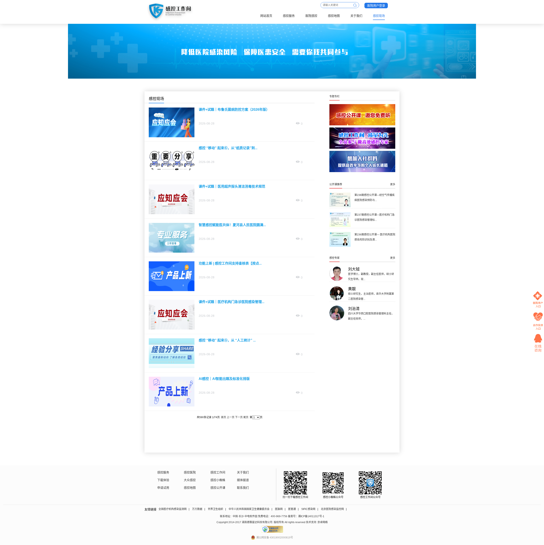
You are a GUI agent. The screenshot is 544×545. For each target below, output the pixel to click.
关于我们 (356, 15)
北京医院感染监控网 (332, 509)
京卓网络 (322, 522)
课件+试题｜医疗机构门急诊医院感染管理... (231, 302)
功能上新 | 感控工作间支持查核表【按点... (230, 263)
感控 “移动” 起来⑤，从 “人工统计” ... (227, 340)
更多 (392, 184)
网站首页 (266, 15)
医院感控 (311, 15)
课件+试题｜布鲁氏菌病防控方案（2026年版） (234, 109)
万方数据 (197, 509)
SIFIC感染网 (308, 509)
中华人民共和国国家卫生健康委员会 (249, 509)
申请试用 (163, 487)
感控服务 (289, 15)
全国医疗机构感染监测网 (173, 509)
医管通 (292, 509)
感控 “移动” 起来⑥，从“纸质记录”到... (228, 148)
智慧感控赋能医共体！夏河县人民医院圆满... (232, 225)
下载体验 (163, 480)
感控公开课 (217, 487)
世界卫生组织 (215, 509)
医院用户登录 (376, 5)
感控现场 (379, 15)
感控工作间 (217, 472)
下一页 (239, 417)
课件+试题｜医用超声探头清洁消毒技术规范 (232, 186)
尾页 (245, 417)
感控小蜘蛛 (217, 480)
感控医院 (190, 472)
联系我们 (243, 487)
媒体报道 (243, 480)
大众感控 (190, 480)
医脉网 (279, 509)
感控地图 (334, 15)
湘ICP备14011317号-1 (311, 516)
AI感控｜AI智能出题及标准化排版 (224, 379)
